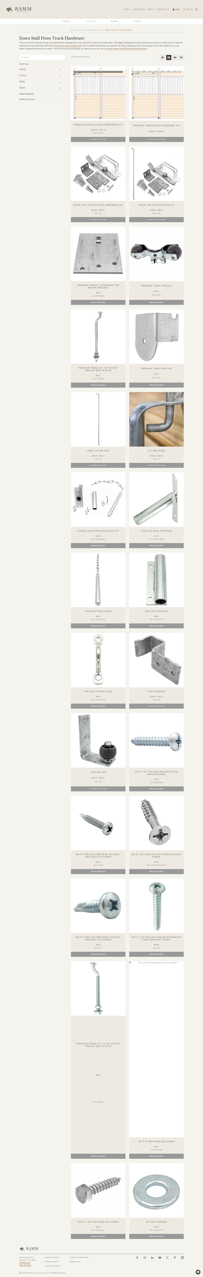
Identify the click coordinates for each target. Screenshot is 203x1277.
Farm (137, 21)
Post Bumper (156, 691)
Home (73, 30)
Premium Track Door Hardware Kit (156, 125)
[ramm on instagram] (144, 1257)
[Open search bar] (196, 9)
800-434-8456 (25, 1265)
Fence (66, 21)
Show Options (98, 139)
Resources (139, 9)
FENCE (22, 69)
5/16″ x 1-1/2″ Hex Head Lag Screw (98, 1222)
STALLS (22, 75)
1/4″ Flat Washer (156, 1222)
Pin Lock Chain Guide (98, 691)
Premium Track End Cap (156, 368)
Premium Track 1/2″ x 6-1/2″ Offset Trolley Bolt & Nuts (98, 1045)
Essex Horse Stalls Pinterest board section (127, 49)
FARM (22, 88)
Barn (115, 21)
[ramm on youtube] (159, 1257)
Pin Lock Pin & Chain (98, 611)
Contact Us (163, 9)
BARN (22, 82)
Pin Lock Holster (156, 611)
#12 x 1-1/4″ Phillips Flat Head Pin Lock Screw (156, 855)
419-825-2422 (24, 1263)
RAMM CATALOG (27, 99)
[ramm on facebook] (137, 1257)
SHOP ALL (24, 64)
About (151, 9)
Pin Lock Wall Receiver (156, 531)
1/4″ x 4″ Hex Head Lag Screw (156, 1141)
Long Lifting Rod (98, 451)
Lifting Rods (156, 451)
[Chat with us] (198, 1272)
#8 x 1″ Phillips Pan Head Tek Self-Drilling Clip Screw (98, 855)
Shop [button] (126, 9)
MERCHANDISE (26, 94)
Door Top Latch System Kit (156, 205)
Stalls (91, 21)
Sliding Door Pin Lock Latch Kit (98, 531)
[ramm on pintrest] (174, 1257)
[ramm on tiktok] (182, 1257)
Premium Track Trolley (156, 286)
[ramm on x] (167, 1257)
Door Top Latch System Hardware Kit (98, 205)
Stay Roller (98, 772)
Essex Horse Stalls (94, 30)
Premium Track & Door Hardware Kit (98, 125)
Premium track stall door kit (68, 46)
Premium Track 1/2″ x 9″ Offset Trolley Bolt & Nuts (98, 369)
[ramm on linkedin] (152, 1257)
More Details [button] (98, 302)
